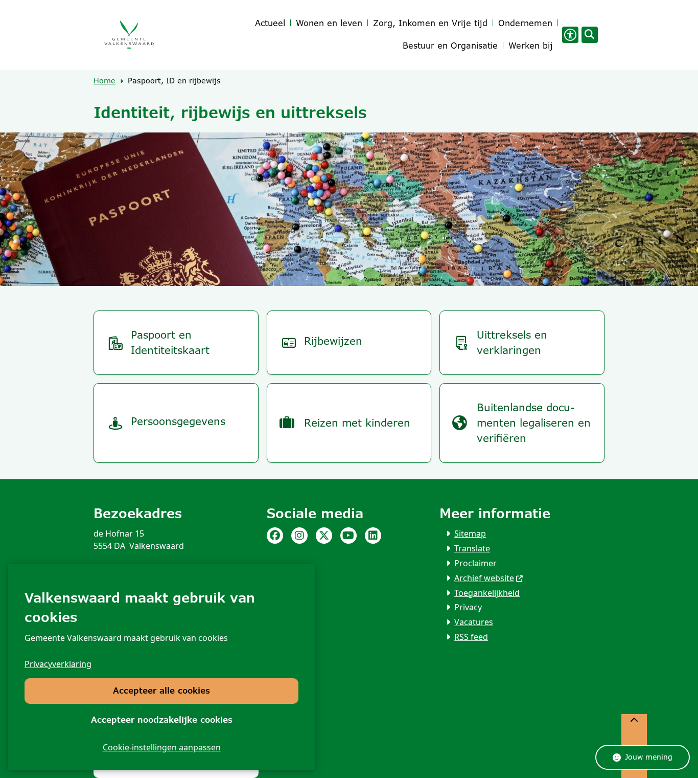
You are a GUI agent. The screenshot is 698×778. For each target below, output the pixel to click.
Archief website (484, 578)
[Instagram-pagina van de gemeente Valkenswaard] (299, 535)
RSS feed (471, 636)
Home (104, 80)
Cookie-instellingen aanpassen (162, 747)
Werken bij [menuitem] (530, 45)
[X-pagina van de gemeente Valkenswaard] (324, 535)
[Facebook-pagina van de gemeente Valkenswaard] (275, 535)
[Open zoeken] (589, 35)
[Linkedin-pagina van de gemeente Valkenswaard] (373, 535)
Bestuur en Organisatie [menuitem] (450, 45)
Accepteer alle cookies (161, 690)
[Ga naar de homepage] (129, 35)
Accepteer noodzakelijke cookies (161, 720)
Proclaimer (475, 563)
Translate (472, 548)
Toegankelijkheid (487, 592)
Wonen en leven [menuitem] (329, 23)
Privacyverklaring (58, 664)
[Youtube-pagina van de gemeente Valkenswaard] (348, 535)
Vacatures (473, 622)
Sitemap (470, 533)
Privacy (468, 607)
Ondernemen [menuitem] (525, 23)
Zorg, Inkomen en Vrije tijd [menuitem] (430, 23)
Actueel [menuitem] (270, 23)
